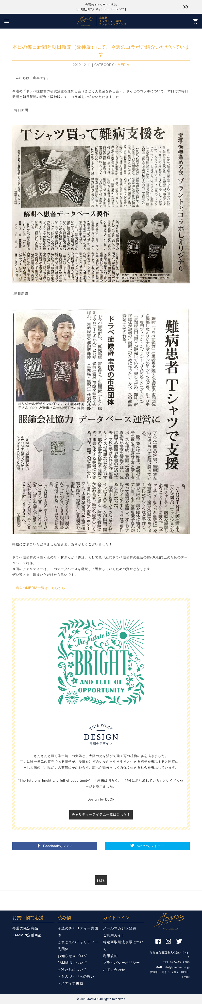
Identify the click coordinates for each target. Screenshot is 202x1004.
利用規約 (110, 956)
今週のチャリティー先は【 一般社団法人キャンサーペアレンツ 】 (101, 6)
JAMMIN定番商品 (27, 935)
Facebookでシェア (58, 846)
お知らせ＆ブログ (72, 956)
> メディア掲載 (70, 983)
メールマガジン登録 (119, 928)
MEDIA (123, 65)
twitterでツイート (150, 846)
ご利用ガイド (114, 935)
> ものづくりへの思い (76, 976)
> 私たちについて (72, 970)
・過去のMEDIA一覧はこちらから (38, 588)
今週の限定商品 (25, 928)
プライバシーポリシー (121, 963)
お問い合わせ (114, 970)
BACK (101, 880)
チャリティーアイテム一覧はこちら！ (101, 814)
